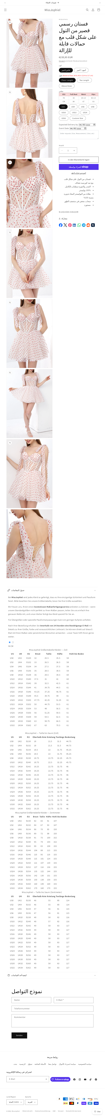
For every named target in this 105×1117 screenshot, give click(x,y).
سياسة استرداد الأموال (67, 1064)
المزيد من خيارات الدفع (79, 173)
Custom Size (77, 118)
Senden (19, 1035)
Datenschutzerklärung (42, 1111)
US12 (74, 112)
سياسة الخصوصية (85, 1064)
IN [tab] (9, 646)
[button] (5, 10)
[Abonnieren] (46, 1079)
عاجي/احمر (66, 70)
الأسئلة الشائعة (40, 1064)
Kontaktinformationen (73, 1111)
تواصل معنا (52, 1064)
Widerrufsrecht (28, 1111)
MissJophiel (16, 1111)
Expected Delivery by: (68, 124)
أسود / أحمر (81, 70)
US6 (83, 107)
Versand (62, 61)
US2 (63, 107)
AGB (54, 1111)
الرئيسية (22, 1064)
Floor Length (67, 80)
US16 (64, 118)
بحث (15, 1064)
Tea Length (84, 80)
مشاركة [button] (64, 218)
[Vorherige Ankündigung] (5, 3)
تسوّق (30, 1064)
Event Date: (64, 128)
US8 (92, 107)
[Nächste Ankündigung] (100, 3)
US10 (64, 112)
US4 (73, 107)
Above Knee (67, 86)
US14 (85, 112)
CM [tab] (12, 646)
